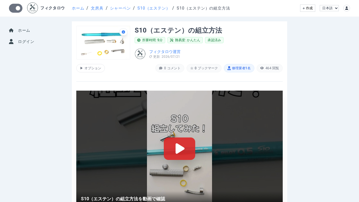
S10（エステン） (153, 8)
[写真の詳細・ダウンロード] (123, 32)
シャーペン (120, 8)
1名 (241, 68)
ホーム (78, 8)
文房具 (97, 8)
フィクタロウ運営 (165, 51)
